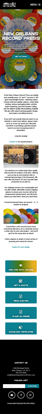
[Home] (21, 4)
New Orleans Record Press (24, 403)
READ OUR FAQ (21, 301)
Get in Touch (21, 56)
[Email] (11, 395)
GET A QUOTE (21, 285)
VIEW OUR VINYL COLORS (21, 270)
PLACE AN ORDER (21, 316)
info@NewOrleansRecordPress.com (21, 375)
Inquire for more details (21, 247)
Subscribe (32, 386)
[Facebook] (21, 395)
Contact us (13, 141)
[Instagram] (30, 395)
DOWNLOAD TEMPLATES (21, 332)
